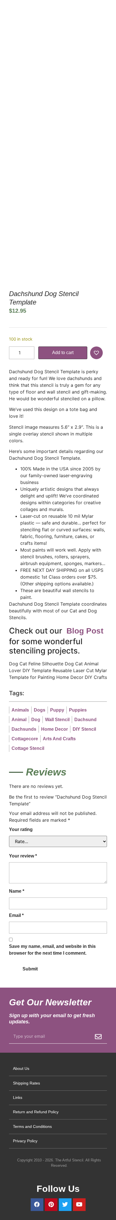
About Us (21, 1068)
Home (14, 93)
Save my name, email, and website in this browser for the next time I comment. (52, 949)
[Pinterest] (51, 1204)
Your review (23, 856)
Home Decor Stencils (44, 93)
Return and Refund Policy (36, 1112)
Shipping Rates (26, 1083)
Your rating (21, 829)
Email (16, 915)
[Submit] (98, 1036)
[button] (97, 352)
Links (17, 1097)
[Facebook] (37, 1204)
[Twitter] (65, 1204)
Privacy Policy (25, 1141)
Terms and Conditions (32, 1126)
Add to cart (62, 352)
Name (16, 891)
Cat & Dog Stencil (45, 99)
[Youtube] (79, 1204)
